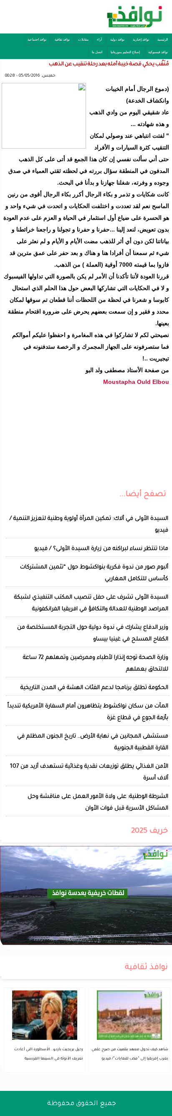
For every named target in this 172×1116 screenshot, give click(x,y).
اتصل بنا (97, 52)
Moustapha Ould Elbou (136, 381)
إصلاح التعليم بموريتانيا (125, 52)
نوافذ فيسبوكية (158, 52)
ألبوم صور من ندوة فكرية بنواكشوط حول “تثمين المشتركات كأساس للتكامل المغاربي (94, 573)
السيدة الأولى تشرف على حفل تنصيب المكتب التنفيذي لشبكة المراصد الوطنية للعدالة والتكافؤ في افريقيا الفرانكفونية (91, 603)
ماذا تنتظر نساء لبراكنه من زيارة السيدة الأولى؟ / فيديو (101, 549)
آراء (99, 39)
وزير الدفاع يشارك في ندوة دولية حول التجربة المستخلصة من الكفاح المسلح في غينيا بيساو (92, 634)
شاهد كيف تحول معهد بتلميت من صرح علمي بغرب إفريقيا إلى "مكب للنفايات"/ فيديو (129, 1054)
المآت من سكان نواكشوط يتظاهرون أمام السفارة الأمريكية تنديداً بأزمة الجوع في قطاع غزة (88, 712)
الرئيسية (162, 39)
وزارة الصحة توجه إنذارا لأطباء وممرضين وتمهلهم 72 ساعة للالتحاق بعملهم (95, 664)
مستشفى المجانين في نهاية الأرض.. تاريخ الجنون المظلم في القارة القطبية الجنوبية (92, 742)
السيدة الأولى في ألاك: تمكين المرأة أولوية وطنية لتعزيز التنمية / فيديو (89, 525)
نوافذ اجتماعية (37, 39)
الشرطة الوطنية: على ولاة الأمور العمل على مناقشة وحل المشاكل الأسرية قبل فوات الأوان (98, 803)
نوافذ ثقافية (62, 39)
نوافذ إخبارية (141, 39)
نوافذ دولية (117, 39)
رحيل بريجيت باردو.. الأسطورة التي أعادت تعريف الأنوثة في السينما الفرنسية (48, 1054)
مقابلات (83, 39)
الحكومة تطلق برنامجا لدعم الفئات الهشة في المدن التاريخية (94, 688)
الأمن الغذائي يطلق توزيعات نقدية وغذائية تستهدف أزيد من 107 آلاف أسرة (89, 773)
